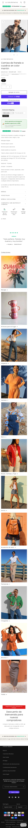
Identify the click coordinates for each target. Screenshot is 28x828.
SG (3, 78)
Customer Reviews (8, 758)
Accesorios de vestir (7, 551)
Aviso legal (6, 778)
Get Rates (6, 114)
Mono (3, 441)
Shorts (3, 515)
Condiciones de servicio (10, 771)
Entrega (5, 765)
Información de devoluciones (11, 768)
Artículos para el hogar (8, 331)
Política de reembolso (10, 826)
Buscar (5, 755)
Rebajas (3, 294)
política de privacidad (9, 775)
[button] (3, 2)
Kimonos (4, 662)
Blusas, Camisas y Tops (8, 478)
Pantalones (4, 588)
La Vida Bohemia (13, 824)
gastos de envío (15, 72)
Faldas (3, 699)
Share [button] (4, 217)
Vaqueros (4, 368)
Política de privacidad (22, 826)
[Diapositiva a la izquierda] (10, 53)
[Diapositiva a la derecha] (17, 53)
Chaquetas (4, 625)
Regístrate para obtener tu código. (14, 711)
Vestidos (4, 404)
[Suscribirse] (23, 791)
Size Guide (6, 761)
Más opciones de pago (14, 98)
